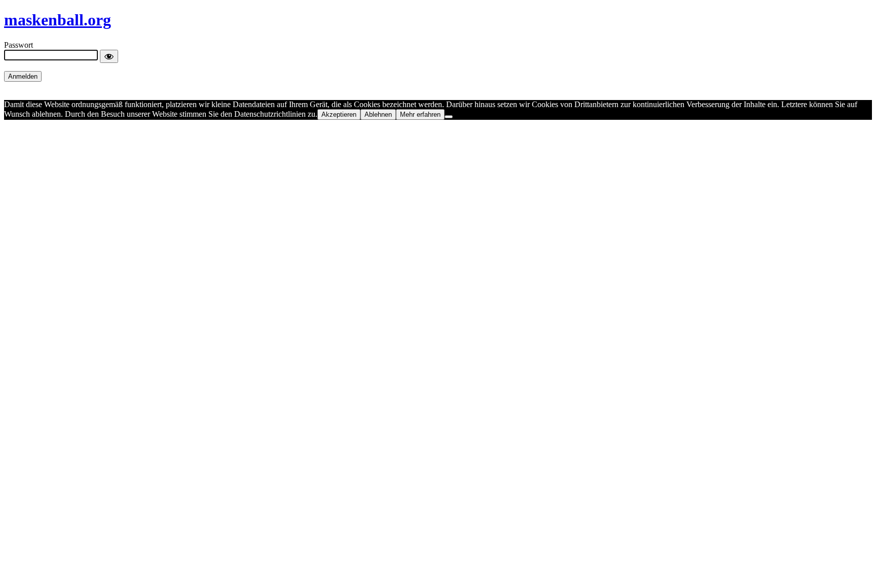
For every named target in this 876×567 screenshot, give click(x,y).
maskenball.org (57, 20)
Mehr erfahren (420, 114)
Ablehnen (378, 114)
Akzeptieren (338, 114)
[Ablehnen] (449, 116)
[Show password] (109, 56)
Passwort (18, 45)
